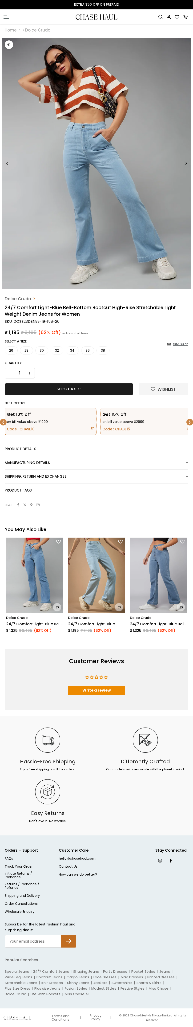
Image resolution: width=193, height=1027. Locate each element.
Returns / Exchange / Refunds (22, 886)
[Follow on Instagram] (160, 860)
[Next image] (185, 163)
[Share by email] (38, 505)
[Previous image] (7, 163)
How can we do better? (78, 875)
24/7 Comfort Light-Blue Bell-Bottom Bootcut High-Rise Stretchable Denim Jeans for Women (158, 624)
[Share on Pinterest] (31, 505)
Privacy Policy (95, 1017)
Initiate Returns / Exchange (18, 875)
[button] (163, 389)
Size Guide (180, 344)
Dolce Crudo (37, 30)
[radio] (11, 350)
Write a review (96, 690)
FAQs (9, 859)
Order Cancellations (21, 904)
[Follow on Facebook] (170, 860)
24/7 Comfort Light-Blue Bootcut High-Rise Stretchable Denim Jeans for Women (95, 624)
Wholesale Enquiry (19, 912)
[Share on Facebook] (18, 505)
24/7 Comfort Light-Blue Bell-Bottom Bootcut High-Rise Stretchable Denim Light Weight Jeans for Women (34, 624)
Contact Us (68, 867)
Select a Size (16, 341)
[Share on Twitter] (25, 505)
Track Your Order (19, 867)
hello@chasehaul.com (77, 859)
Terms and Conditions (60, 1017)
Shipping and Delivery (22, 896)
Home (11, 30)
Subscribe (68, 937)
